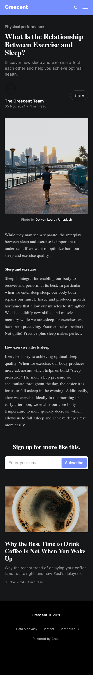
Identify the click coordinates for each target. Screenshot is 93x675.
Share (79, 95)
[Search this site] (76, 7)
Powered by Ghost (47, 639)
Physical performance (24, 26)
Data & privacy (26, 629)
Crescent (16, 7)
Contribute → (69, 629)
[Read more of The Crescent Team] (11, 89)
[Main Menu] (85, 7)
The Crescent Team (24, 101)
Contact (48, 629)
